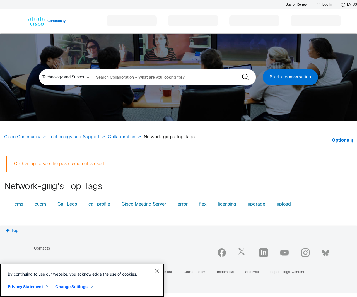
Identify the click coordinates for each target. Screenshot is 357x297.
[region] (82, 280)
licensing (227, 204)
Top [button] (15, 231)
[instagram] (305, 252)
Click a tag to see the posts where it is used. (59, 164)
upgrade (256, 204)
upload (284, 204)
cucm (40, 204)
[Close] (157, 271)
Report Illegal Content (287, 272)
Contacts (42, 248)
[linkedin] (263, 252)
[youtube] (284, 252)
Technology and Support (74, 137)
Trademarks (225, 272)
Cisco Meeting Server (144, 204)
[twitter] (242, 252)
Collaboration (121, 137)
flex (202, 204)
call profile (99, 204)
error (183, 204)
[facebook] (222, 252)
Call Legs (67, 204)
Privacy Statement (25, 286)
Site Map (252, 272)
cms (19, 204)
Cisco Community (22, 137)
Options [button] (340, 140)
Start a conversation (290, 77)
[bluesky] (325, 251)
